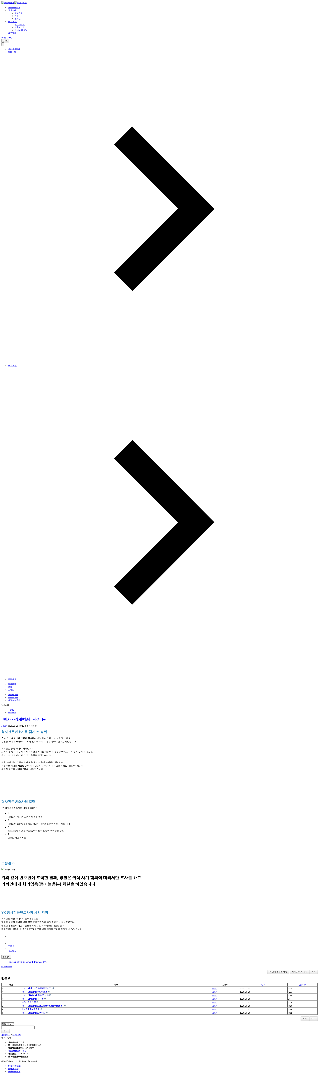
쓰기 (305, 1018)
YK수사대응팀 (21, 30)
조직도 (18, 18)
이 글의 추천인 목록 (278, 971)
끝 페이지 (16, 1034)
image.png (28, 962)
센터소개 (12, 10)
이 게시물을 (6, 966)
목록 (314, 971)
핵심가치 (19, 13)
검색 (5, 1031)
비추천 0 (12, 951)
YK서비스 (12, 21)
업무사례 (12, 33)
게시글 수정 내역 (299, 971)
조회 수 (302, 984)
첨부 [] (6, 956)
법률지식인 (20, 27)
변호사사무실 (14, 7)
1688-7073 (17, 1051)
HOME (11, 710)
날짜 (263, 984)
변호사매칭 (20, 24)
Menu (5, 40)
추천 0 (11, 946)
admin (4, 726)
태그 (314, 1018)
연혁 (17, 16)
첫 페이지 (5, 1034)
